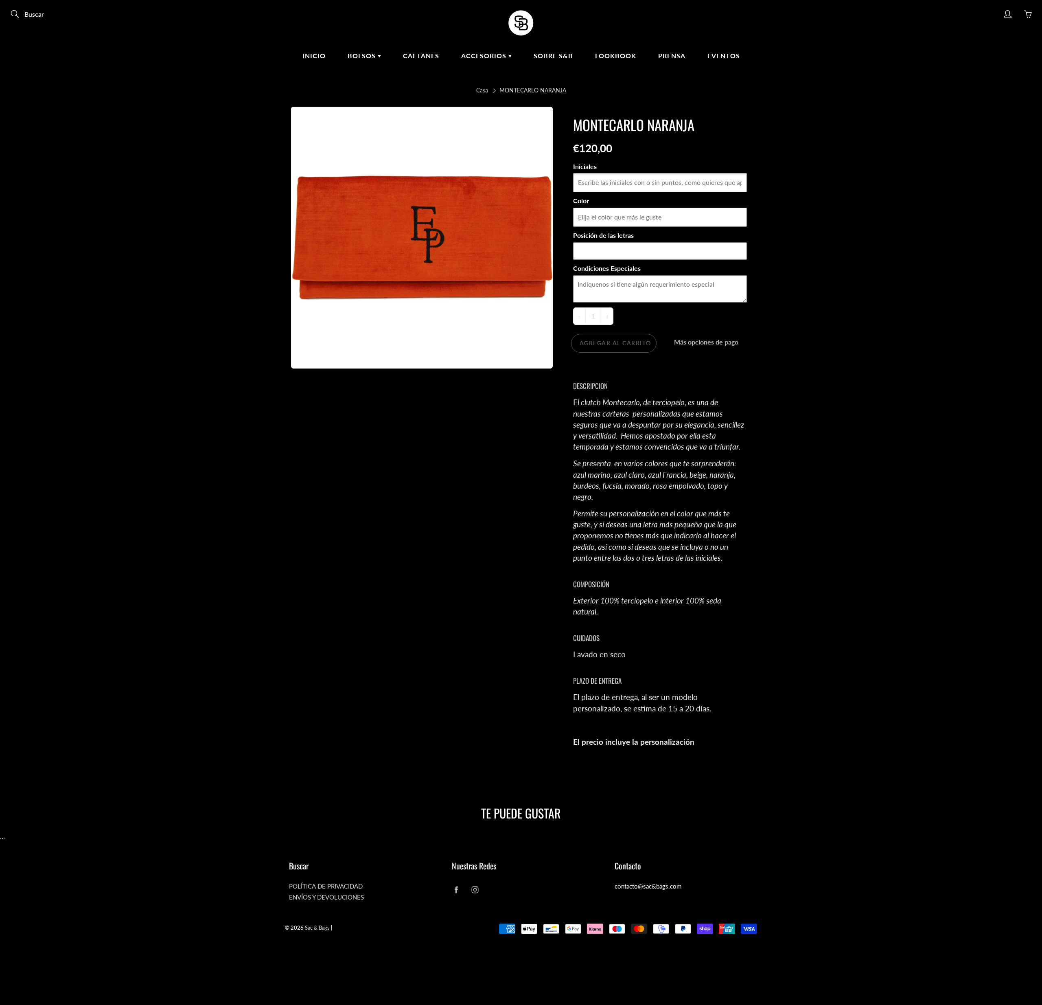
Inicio (314, 55)
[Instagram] (475, 889)
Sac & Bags (317, 927)
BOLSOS (363, 55)
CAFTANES (421, 55)
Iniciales (585, 166)
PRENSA (671, 55)
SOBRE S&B (553, 55)
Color (581, 200)
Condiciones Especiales (607, 268)
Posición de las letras (603, 235)
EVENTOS (723, 55)
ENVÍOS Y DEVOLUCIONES (326, 897)
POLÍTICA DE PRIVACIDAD (326, 886)
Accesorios (484, 55)
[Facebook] (456, 889)
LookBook (615, 55)
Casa (482, 90)
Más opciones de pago (706, 342)
